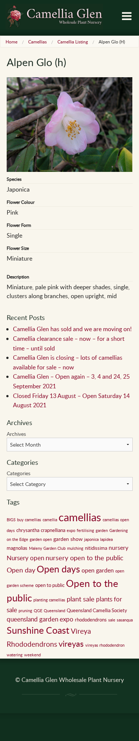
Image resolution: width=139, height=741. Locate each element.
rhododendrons (91, 619)
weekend (32, 654)
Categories (18, 473)
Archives (16, 433)
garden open (41, 539)
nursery (118, 547)
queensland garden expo (40, 619)
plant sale (81, 598)
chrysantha (27, 530)
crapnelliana (53, 530)
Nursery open (25, 558)
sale (111, 620)
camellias (80, 516)
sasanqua (125, 620)
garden (102, 530)
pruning (25, 610)
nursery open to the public (84, 557)
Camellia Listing (72, 42)
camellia (50, 519)
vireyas (71, 643)
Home (11, 42)
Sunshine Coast (38, 630)
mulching (75, 548)
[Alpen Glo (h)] (70, 124)
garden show (68, 538)
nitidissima (96, 548)
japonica (91, 539)
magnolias (17, 548)
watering (15, 654)
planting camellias (49, 600)
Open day (21, 569)
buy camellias (29, 519)
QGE (38, 610)
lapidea (106, 539)
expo (71, 530)
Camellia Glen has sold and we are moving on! (72, 329)
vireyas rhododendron (105, 645)
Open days (58, 569)
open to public (49, 585)
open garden (98, 570)
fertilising (85, 530)
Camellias (37, 42)
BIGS (11, 519)
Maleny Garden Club (47, 548)
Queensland (54, 610)
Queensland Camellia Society (97, 610)
